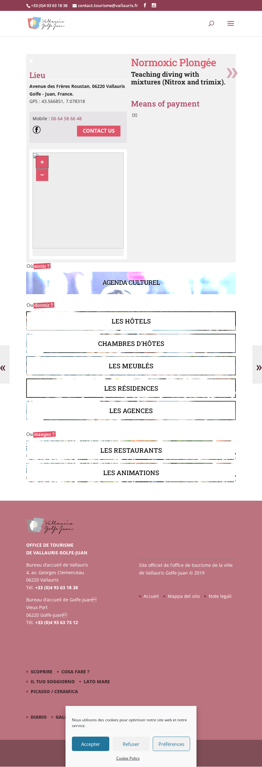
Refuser (131, 744)
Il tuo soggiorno (53, 681)
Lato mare (97, 681)
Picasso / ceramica (54, 691)
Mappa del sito (184, 596)
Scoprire (41, 672)
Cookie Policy (128, 758)
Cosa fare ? (75, 672)
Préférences (171, 744)
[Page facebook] (38, 131)
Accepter (90, 744)
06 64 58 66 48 (66, 118)
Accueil (151, 596)
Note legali (220, 596)
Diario (39, 717)
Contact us (99, 130)
